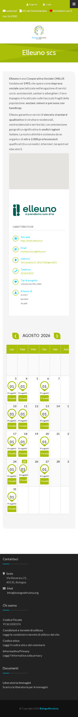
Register (33, 4)
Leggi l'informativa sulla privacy (22, 655)
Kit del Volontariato (34, 10)
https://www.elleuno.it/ (32, 240)
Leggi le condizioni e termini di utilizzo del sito (31, 634)
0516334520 (27, 273)
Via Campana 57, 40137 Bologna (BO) (39, 262)
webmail (11, 10)
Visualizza (12, 398)
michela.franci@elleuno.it (33, 251)
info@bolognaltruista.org (23, 592)
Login (49, 4)
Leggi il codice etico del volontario (24, 645)
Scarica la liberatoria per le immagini (25, 687)
